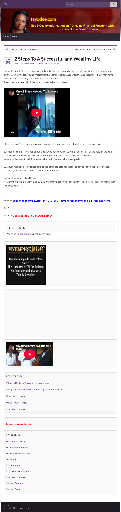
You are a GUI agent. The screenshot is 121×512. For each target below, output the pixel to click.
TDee (19, 63)
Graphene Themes (26, 508)
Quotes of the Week (16, 409)
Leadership (11, 459)
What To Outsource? (16, 402)
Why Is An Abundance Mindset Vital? (93, 49)
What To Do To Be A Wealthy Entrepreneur (27, 382)
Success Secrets (52, 63)
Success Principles (15, 483)
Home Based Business (17, 447)
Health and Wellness (16, 441)
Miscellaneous (13, 465)
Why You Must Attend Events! (24, 49)
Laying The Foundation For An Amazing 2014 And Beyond (34, 389)
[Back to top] (114, 505)
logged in (25, 233)
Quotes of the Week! (16, 396)
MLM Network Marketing (18, 471)
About (15, 36)
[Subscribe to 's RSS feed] (5, 3)
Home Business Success (34, 63)
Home (6, 36)
